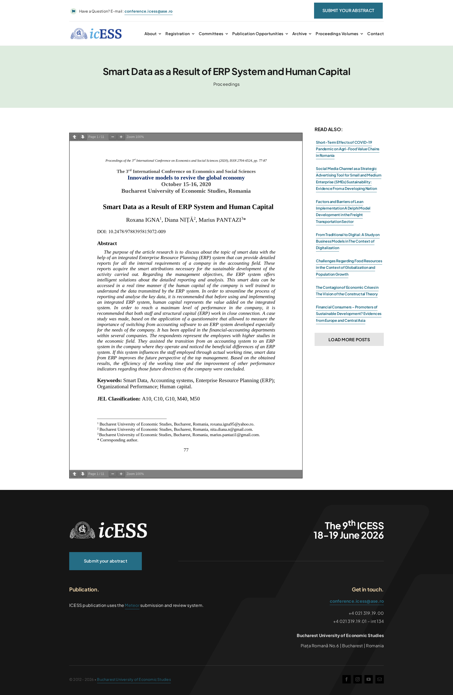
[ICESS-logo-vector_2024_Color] (96, 30)
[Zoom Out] (113, 137)
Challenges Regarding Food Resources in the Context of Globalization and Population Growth (349, 267)
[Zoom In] (121, 137)
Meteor (132, 605)
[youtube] (368, 679)
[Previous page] (74, 137)
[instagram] (357, 679)
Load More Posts (349, 339)
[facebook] (346, 679)
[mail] (379, 679)
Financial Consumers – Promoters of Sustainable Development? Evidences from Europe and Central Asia (348, 313)
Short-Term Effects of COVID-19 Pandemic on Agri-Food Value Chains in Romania (347, 149)
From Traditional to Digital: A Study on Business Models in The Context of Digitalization (348, 241)
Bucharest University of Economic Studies (134, 679)
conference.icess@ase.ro (357, 601)
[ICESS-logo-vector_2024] (108, 523)
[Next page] (83, 137)
